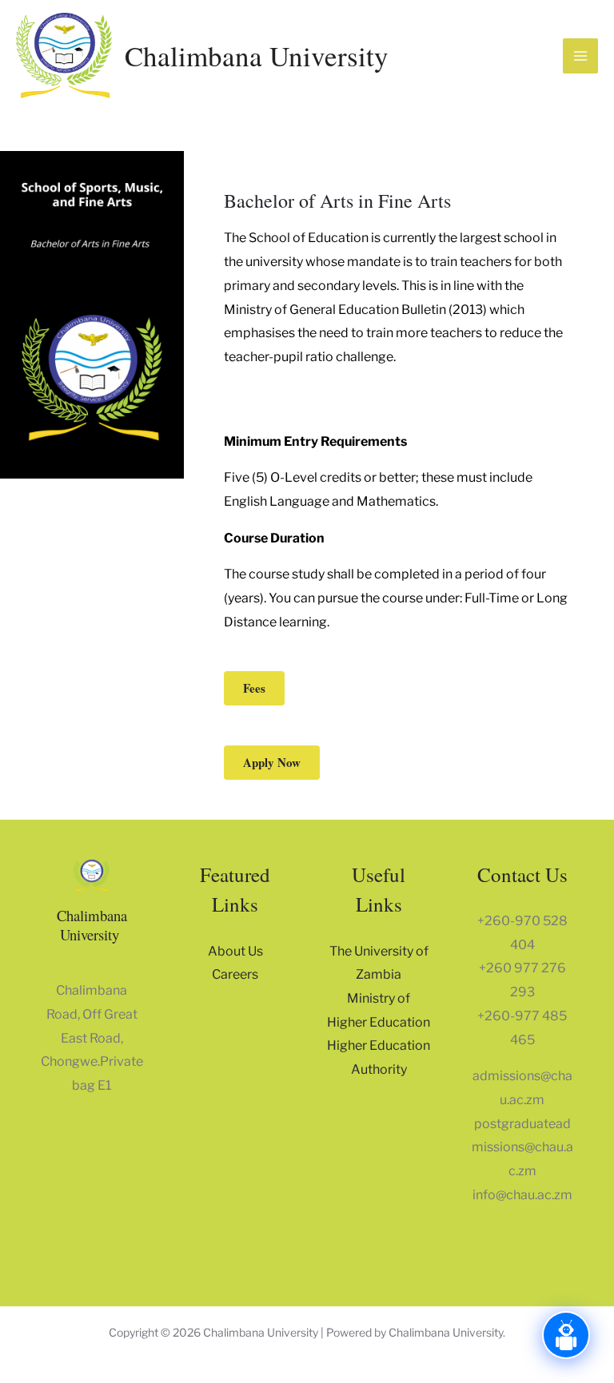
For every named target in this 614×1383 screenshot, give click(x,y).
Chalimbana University (257, 55)
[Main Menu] (580, 56)
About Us (235, 951)
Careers (235, 974)
